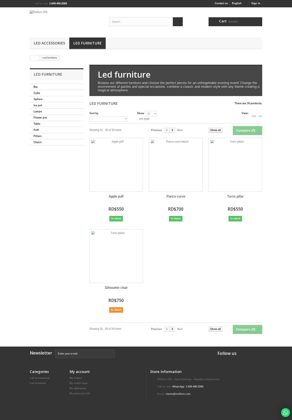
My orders (76, 378)
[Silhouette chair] (116, 256)
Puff (36, 129)
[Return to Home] (34, 57)
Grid (254, 116)
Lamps (38, 111)
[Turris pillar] (235, 165)
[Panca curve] (176, 165)
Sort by (93, 113)
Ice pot (38, 105)
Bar (36, 86)
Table (37, 123)
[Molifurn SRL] (66, 21)
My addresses (78, 388)
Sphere (38, 99)
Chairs (38, 142)
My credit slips (79, 383)
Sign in (255, 3)
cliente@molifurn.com (177, 393)
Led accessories (49, 43)
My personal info (80, 393)
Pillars (38, 136)
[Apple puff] (116, 165)
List (260, 116)
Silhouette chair (116, 288)
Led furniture (87, 43)
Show (140, 113)
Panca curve (175, 196)
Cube (37, 93)
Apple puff (116, 196)
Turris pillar (235, 196)
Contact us (221, 3)
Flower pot (40, 117)
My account (80, 371)
